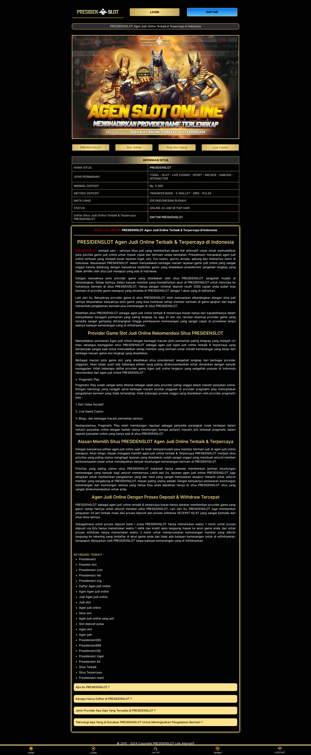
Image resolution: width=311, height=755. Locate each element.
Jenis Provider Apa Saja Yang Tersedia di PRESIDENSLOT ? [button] (116, 710)
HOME (31, 752)
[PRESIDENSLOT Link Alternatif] (98, 12)
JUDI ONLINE (112, 230)
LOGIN (93, 752)
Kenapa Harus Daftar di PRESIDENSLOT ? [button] (104, 699)
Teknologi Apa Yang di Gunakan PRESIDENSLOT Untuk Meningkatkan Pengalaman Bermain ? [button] (139, 722)
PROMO (218, 752)
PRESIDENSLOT (160, 167)
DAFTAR (155, 753)
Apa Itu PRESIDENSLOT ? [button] (93, 687)
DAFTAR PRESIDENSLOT (166, 217)
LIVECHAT (280, 752)
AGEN (98, 230)
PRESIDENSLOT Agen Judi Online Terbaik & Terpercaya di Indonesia (155, 26)
